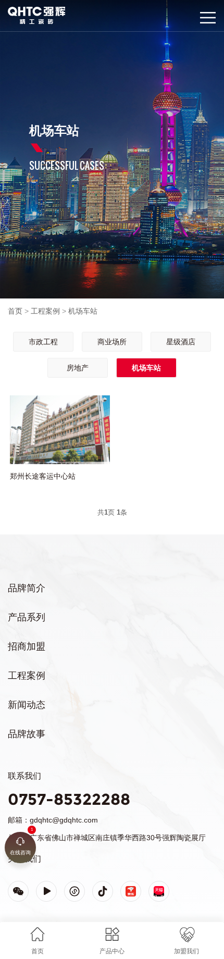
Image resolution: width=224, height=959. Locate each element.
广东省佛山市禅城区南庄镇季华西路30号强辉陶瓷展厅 (118, 837)
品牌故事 (26, 734)
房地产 (78, 368)
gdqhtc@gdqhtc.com (64, 820)
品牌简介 (26, 588)
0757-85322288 (69, 799)
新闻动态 (26, 705)
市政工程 (43, 342)
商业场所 (112, 342)
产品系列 (26, 617)
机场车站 (82, 311)
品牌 (14, 11)
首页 (15, 311)
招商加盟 (26, 646)
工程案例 (45, 311)
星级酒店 (180, 342)
